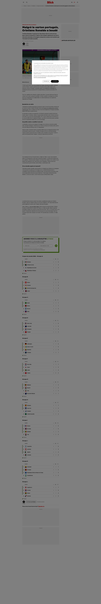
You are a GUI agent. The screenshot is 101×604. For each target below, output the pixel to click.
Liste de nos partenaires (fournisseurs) (40, 77)
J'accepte (55, 81)
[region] (51, 72)
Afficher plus (46, 81)
